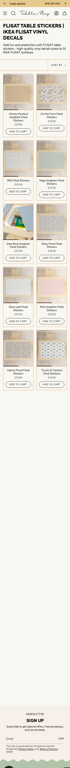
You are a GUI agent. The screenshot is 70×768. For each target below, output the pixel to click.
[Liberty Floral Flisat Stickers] (18, 348)
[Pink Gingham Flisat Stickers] (52, 285)
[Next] (65, 3)
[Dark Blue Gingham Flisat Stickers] (18, 222)
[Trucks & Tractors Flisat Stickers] (52, 348)
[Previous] (5, 3)
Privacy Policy (26, 749)
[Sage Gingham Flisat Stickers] (52, 158)
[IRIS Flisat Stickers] (18, 158)
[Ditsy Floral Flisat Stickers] (52, 222)
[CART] (64, 13)
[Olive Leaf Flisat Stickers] (18, 285)
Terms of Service (48, 749)
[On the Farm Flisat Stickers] (52, 92)
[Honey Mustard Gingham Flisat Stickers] (18, 92)
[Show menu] (5, 13)
